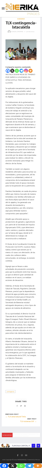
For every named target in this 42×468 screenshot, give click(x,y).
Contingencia (10, 391)
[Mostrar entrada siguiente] (38, 445)
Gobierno (21, 19)
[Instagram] (26, 71)
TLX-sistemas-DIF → (28, 421)
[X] (12, 71)
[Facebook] (8, 71)
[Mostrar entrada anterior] (33, 445)
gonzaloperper (17, 31)
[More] (30, 71)
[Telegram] (21, 71)
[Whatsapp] (17, 71)
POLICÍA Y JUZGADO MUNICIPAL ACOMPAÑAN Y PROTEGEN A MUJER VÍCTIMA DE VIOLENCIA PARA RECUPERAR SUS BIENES (26, 435)
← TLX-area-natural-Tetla (15, 416)
